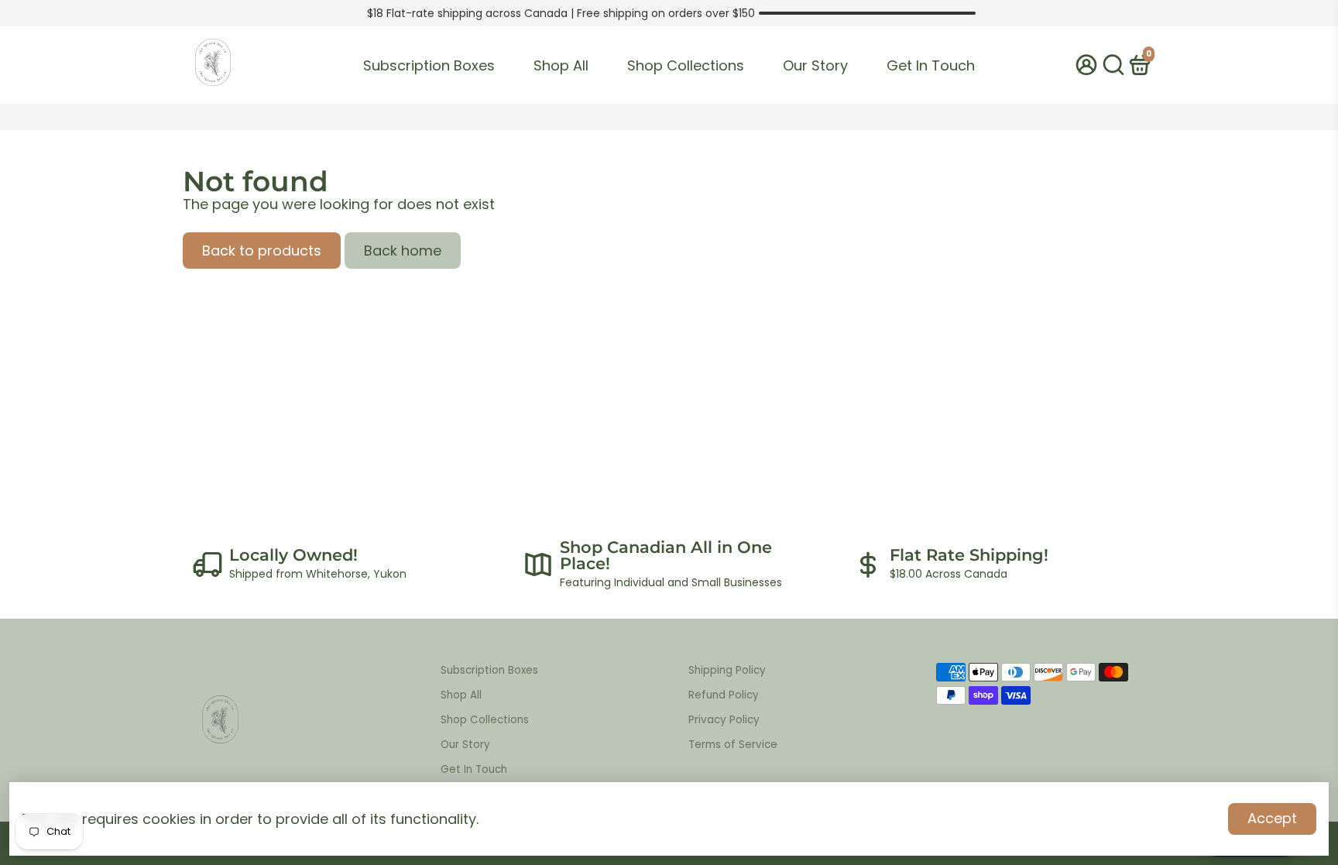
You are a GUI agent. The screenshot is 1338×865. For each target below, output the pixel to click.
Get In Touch (931, 65)
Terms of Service (732, 744)
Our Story (815, 65)
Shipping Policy (727, 670)
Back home (402, 250)
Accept (1272, 818)
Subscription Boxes (429, 65)
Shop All (560, 65)
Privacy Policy (724, 719)
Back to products (261, 250)
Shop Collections (685, 65)
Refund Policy (723, 695)
